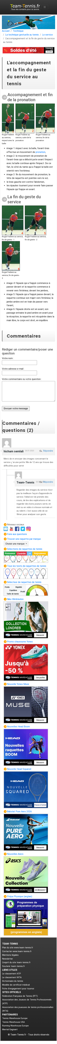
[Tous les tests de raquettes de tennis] (26, 573)
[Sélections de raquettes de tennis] (26, 556)
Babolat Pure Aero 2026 (19, 811)
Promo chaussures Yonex (20, 641)
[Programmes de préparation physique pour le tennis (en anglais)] (26, 917)
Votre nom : (8, 358)
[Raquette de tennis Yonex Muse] (26, 704)
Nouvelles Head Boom (18, 726)
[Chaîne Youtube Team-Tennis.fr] (11, 528)
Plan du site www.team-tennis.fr (17, 947)
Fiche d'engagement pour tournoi (18, 988)
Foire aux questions (17, 534)
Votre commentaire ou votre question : (22, 379)
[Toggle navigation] (44, 7)
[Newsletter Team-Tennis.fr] (6, 528)
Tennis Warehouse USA (13, 1022)
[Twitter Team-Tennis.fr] (23, 528)
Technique (18, 31)
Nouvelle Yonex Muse (18, 684)
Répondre (48, 450)
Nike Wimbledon (15, 599)
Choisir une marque (15, 543)
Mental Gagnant (10, 1029)
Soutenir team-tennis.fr (13, 966)
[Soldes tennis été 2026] (28, 50)
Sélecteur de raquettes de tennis (24, 582)
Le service (47, 34)
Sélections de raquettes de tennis (24, 549)
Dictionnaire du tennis (12, 981)
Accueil (6, 31)
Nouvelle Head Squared (19, 769)
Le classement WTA (11, 977)
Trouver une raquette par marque (24, 539)
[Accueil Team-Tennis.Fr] (25, 7)
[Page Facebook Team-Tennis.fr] (17, 528)
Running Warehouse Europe (15, 1026)
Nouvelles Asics (15, 854)
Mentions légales (10, 955)
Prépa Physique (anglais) (19, 896)
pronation (40, 152)
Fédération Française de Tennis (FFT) (20, 996)
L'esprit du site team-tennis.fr (16, 962)
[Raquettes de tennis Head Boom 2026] (26, 747)
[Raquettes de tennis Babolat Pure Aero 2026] (26, 832)
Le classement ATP (11, 973)
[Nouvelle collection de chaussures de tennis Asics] (26, 874)
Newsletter (7, 959)
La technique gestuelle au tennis (22, 34)
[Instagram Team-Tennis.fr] (28, 528)
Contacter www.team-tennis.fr (17, 951)
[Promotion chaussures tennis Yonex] (26, 662)
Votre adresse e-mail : (13, 368)
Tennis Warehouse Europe (14, 1018)
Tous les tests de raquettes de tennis (26, 566)
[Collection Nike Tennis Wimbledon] (26, 619)
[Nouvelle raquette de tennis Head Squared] (26, 789)
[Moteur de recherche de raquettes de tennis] (26, 590)
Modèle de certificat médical (16, 985)
